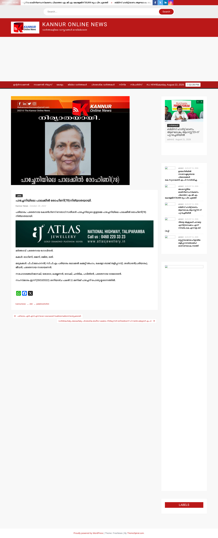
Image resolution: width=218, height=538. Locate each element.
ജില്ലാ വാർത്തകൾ (77, 84)
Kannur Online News (74, 24)
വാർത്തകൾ (173, 125)
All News (152, 84)
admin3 (170, 139)
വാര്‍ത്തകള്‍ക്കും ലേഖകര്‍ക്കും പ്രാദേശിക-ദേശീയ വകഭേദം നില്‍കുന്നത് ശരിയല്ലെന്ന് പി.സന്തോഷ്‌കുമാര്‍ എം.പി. (105, 321)
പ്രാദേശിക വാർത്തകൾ (102, 84)
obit (31, 304)
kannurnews (21, 304)
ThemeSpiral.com (135, 533)
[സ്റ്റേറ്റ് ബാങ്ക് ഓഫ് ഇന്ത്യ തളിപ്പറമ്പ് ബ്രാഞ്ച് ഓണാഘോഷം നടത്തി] (170, 240)
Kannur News (22, 206)
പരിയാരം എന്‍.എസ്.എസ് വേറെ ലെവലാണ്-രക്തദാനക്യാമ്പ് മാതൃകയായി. (49, 316)
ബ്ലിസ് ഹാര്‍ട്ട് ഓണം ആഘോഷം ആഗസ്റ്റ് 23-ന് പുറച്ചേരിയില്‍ (135, 2)
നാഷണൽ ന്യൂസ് (43, 84)
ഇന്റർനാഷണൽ (21, 84)
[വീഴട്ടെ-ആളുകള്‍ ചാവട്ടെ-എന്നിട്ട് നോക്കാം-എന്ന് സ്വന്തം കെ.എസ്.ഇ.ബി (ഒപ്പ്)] (170, 222)
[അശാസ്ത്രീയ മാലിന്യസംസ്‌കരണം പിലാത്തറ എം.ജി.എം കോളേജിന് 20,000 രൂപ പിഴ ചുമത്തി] (170, 189)
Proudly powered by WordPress (88, 533)
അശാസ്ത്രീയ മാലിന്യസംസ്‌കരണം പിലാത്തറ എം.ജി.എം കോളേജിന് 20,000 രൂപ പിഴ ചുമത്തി (52, 2)
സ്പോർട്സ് (136, 84)
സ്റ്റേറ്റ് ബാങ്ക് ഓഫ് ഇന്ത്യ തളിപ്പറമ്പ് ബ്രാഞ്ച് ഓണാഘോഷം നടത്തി (189, 243)
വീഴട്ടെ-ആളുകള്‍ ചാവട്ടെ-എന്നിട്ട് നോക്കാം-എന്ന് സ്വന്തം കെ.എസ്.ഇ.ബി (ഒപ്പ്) (183, 226)
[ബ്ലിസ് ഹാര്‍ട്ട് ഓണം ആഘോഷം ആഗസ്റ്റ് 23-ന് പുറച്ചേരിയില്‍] (184, 111)
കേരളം (60, 84)
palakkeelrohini (42, 304)
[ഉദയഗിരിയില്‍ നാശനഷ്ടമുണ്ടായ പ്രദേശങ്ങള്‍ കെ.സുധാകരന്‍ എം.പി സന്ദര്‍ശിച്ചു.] (170, 171)
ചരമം (19, 196)
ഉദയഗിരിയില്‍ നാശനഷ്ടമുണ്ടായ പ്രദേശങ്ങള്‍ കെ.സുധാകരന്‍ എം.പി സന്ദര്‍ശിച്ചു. (181, 175)
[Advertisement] (109, 59)
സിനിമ (122, 84)
